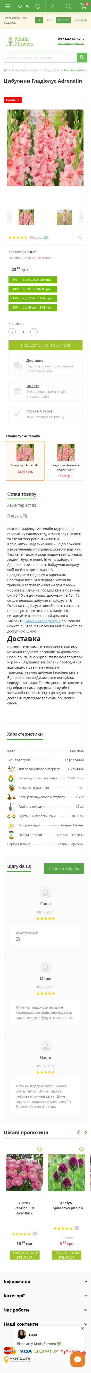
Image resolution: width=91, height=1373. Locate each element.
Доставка (34, 360)
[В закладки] (39, 1150)
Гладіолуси (51, 70)
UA (20, 6)
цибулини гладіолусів (42, 621)
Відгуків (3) (17, 516)
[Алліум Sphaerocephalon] (66, 1174)
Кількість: (16, 323)
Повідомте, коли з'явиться (45, 345)
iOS (39, 20)
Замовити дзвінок (71, 43)
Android (63, 20)
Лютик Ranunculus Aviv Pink (25, 1208)
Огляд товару (21, 494)
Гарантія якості (39, 411)
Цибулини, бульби (25, 70)
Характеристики (22, 505)
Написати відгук (64, 868)
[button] (52, 6)
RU (27, 6)
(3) (46, 237)
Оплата (32, 385)
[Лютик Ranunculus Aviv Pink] (24, 1174)
